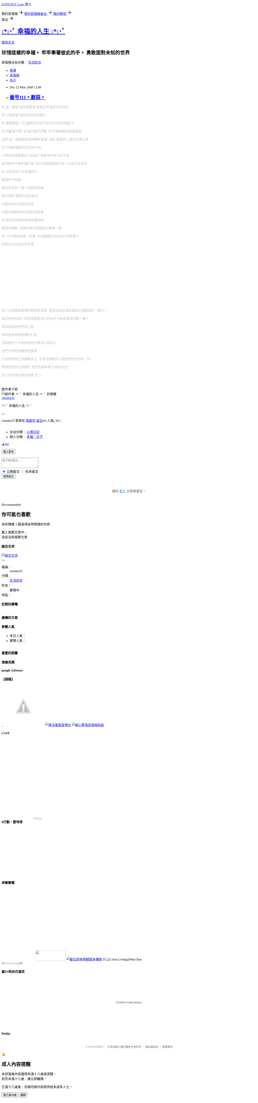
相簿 (13, 70)
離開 (23, 1095)
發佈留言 (8, 476)
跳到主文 (8, 42)
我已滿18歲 (10, 1095)
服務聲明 (167, 1046)
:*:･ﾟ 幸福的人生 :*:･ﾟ (33, 31)
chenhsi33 (8, 398)
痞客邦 (30, 420)
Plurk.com (37, 818)
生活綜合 (34, 62)
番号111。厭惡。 (27, 97)
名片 (13, 80)
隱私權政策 (151, 1046)
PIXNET (98, 1046)
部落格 (14, 75)
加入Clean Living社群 (12, 963)
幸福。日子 (35, 437)
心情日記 (33, 432)
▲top (5, 444)
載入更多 (8, 451)
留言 (39, 420)
